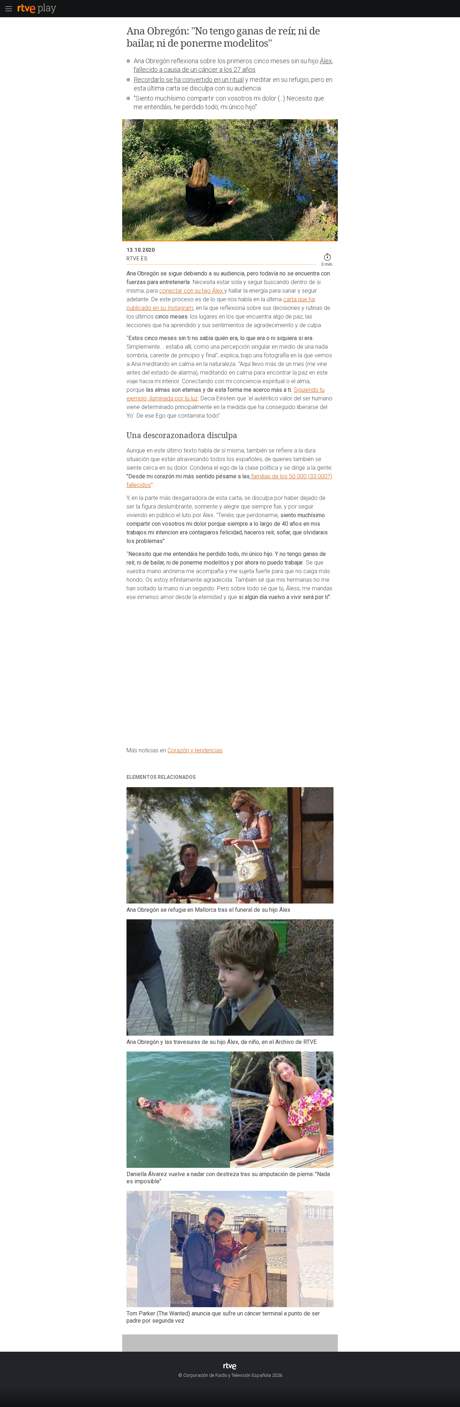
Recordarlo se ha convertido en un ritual (189, 79)
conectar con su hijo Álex (191, 290)
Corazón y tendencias (194, 750)
